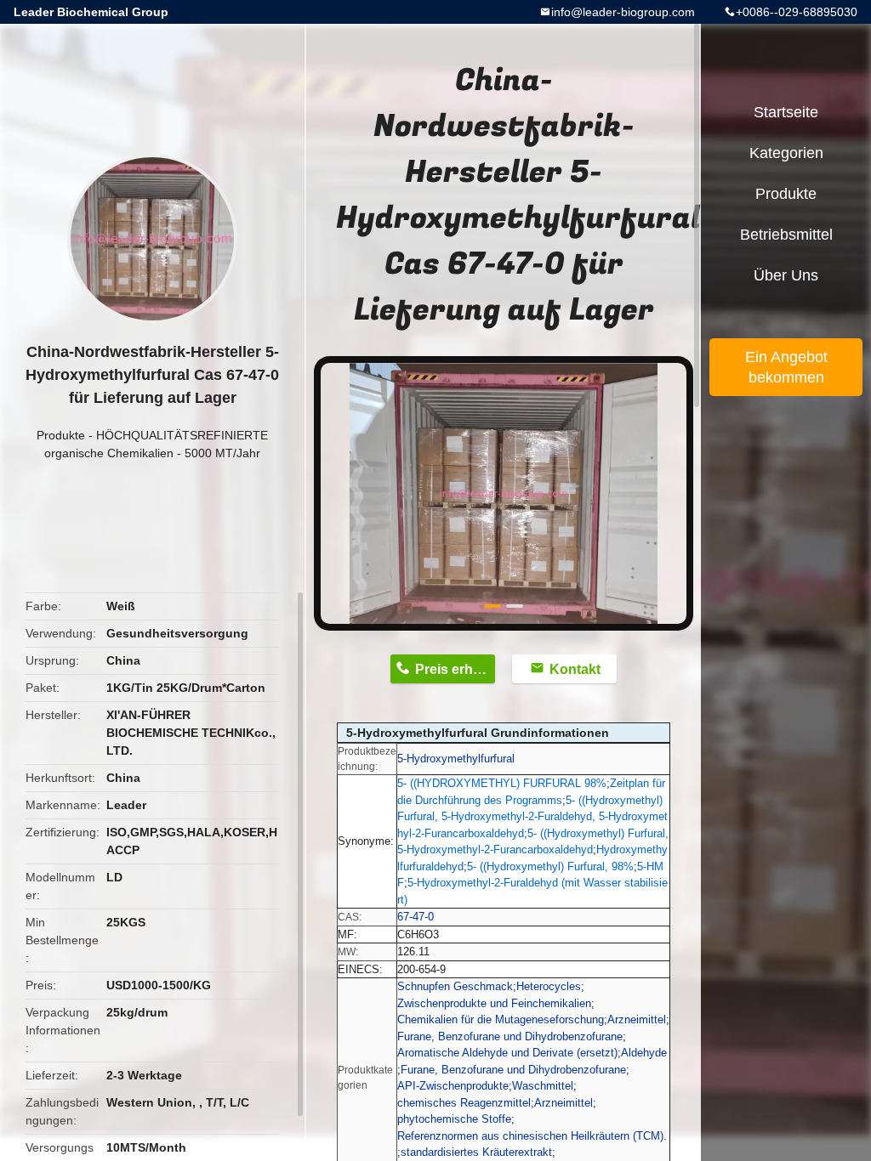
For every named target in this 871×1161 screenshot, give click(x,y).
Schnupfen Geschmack (455, 986)
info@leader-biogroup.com (623, 12)
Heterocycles (548, 986)
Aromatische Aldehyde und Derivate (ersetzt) (507, 1052)
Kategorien (786, 152)
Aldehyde (644, 1052)
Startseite (786, 112)
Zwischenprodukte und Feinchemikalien (494, 1003)
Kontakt (575, 669)
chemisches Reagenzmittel (464, 1102)
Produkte (61, 435)
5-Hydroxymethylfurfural (456, 758)
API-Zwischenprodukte (453, 1085)
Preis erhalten (455, 669)
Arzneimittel (636, 1019)
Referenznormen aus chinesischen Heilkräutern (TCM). (532, 1136)
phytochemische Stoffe (454, 1119)
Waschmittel (542, 1085)
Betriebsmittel (786, 234)
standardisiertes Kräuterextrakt (476, 1152)
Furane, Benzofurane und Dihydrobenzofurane (510, 1036)
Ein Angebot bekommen (786, 367)
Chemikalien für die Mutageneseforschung (500, 1019)
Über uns (786, 275)
